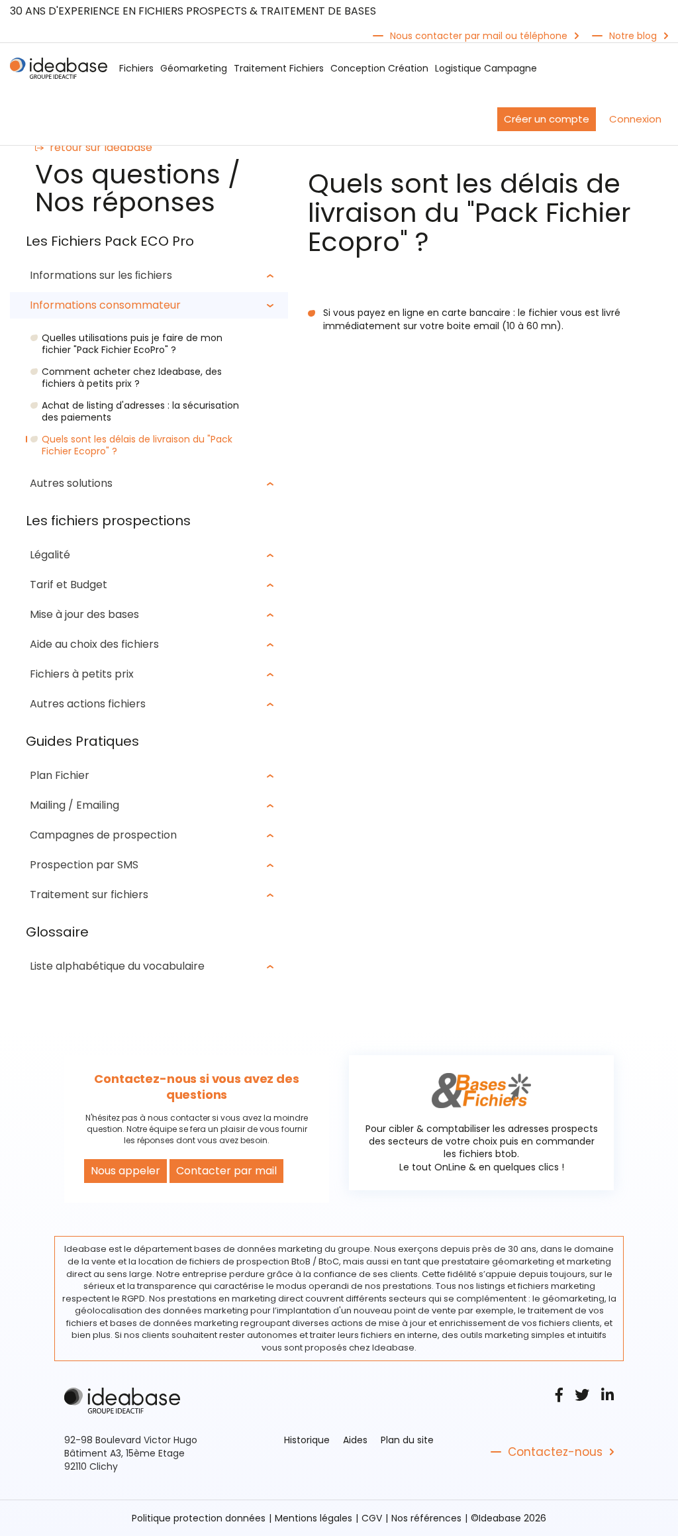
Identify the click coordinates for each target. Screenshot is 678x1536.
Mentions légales (313, 1518)
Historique (307, 1440)
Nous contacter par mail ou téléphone (478, 35)
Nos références (426, 1518)
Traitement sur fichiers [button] (89, 894)
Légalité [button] (50, 554)
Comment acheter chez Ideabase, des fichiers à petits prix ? (132, 377)
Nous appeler (125, 1170)
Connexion (635, 119)
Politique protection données (199, 1518)
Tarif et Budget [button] (68, 584)
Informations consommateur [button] (105, 305)
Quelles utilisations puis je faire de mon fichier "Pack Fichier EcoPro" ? (132, 344)
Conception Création (379, 68)
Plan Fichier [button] (59, 775)
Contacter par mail (226, 1170)
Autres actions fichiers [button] (88, 703)
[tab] (149, 275)
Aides (355, 1440)
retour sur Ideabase (101, 147)
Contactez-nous (555, 1452)
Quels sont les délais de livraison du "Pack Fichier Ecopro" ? (137, 445)
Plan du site (407, 1440)
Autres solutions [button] (71, 483)
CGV (372, 1518)
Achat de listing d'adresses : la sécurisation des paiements (140, 411)
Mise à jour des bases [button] (84, 614)
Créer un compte (546, 119)
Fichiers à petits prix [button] (82, 674)
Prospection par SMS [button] (84, 864)
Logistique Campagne (486, 68)
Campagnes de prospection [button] (103, 835)
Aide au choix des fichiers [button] (94, 644)
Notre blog (633, 35)
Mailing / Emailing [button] (74, 805)
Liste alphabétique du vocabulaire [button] (117, 966)
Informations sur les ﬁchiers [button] (101, 275)
